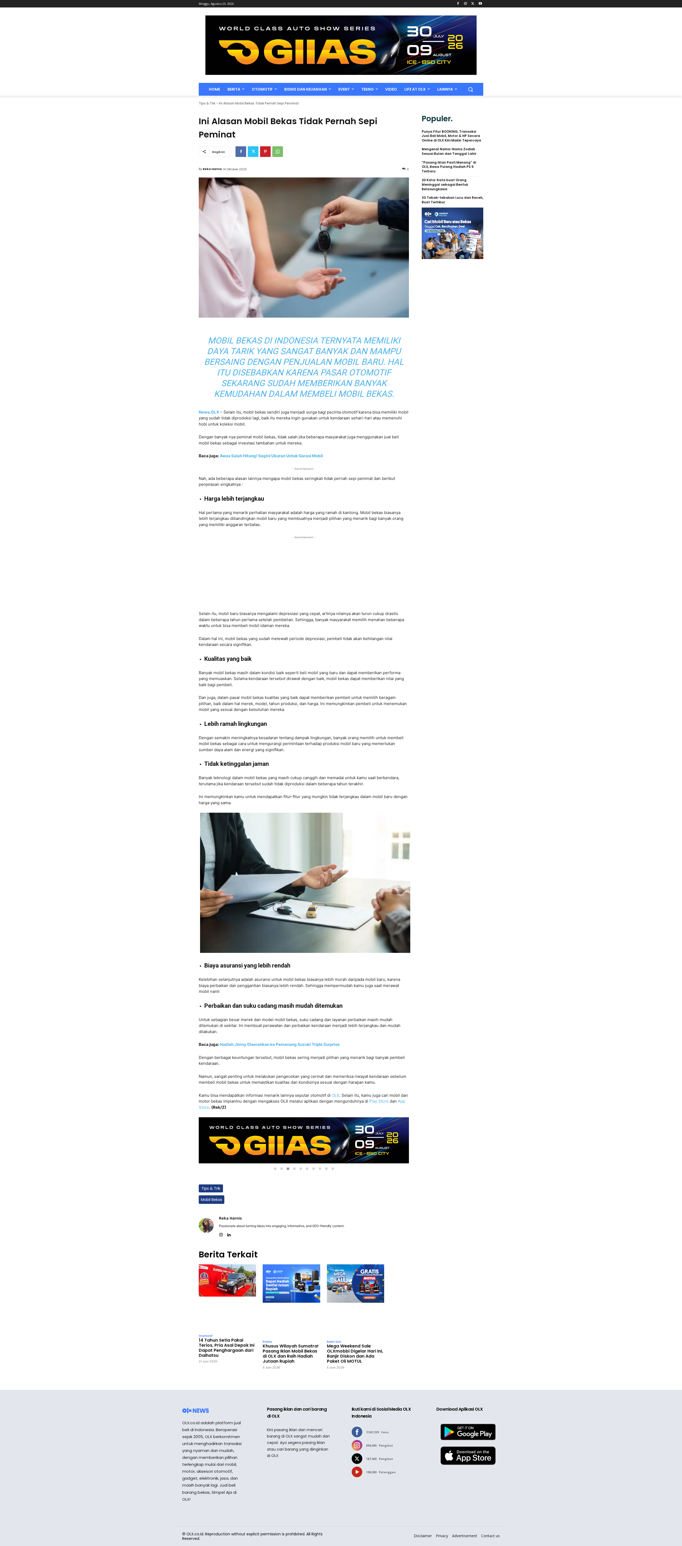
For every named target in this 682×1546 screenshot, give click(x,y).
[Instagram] (465, 4)
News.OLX (209, 412)
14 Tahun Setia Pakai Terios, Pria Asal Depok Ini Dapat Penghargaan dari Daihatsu (226, 1348)
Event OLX (334, 1342)
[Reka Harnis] (206, 1225)
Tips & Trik (207, 103)
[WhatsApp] (277, 151)
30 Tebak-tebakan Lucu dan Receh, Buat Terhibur (452, 200)
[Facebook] (458, 4)
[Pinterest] (265, 151)
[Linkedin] (229, 1234)
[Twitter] (473, 4)
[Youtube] (480, 4)
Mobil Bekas (211, 1199)
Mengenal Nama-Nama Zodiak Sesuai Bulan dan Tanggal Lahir (449, 151)
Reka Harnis (212, 169)
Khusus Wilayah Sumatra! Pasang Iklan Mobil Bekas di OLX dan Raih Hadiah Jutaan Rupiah (291, 1353)
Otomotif (206, 1336)
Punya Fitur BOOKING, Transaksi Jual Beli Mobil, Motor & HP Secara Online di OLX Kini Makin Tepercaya (451, 136)
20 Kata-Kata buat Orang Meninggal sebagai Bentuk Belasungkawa (445, 184)
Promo (267, 1342)
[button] (470, 89)
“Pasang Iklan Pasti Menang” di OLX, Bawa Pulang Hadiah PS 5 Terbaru (449, 167)
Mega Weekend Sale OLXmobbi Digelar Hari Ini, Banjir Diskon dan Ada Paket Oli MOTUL (355, 1353)
